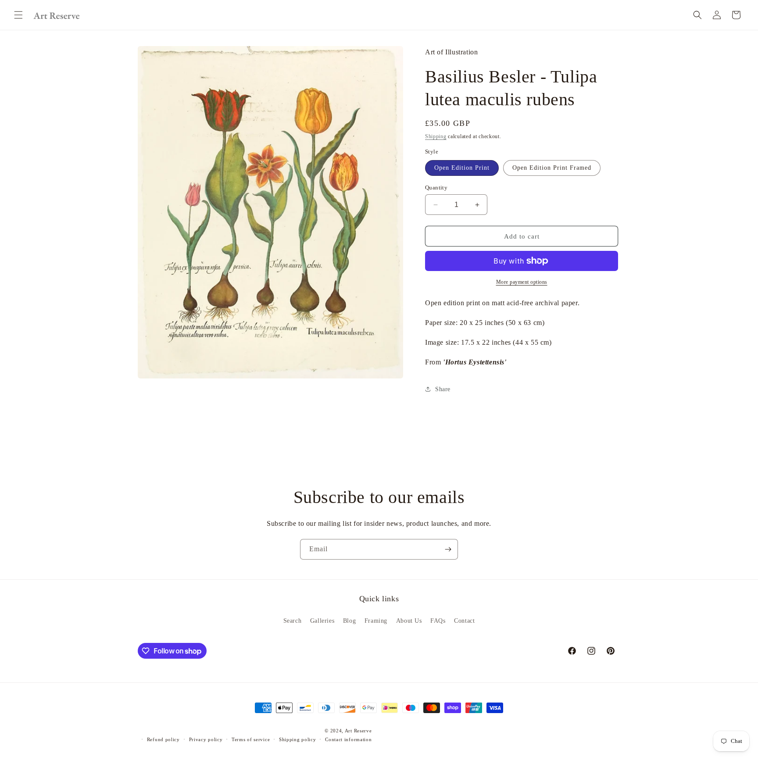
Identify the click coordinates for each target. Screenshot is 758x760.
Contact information (348, 739)
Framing (376, 620)
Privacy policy (206, 739)
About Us (409, 620)
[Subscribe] (448, 549)
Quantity (436, 187)
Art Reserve (358, 730)
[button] (18, 15)
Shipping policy (297, 739)
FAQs (437, 620)
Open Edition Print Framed (551, 167)
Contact (464, 620)
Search (292, 620)
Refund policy (163, 739)
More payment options (521, 282)
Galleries (322, 620)
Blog (349, 620)
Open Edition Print (462, 167)
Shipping (436, 136)
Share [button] (443, 389)
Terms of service (251, 739)
